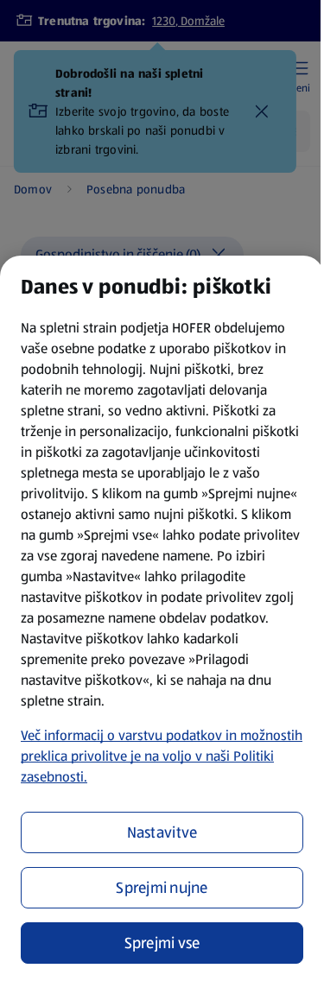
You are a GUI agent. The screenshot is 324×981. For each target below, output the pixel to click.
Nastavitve (162, 832)
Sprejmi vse (162, 943)
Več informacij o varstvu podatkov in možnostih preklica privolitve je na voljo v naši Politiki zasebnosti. (161, 756)
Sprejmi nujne (162, 888)
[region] (162, 618)
